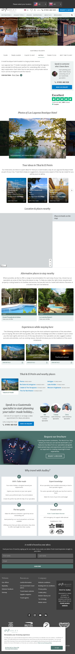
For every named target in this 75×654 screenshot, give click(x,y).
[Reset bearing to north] (50, 265)
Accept (57, 648)
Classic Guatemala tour (35, 191)
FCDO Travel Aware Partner (56, 513)
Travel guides (16, 55)
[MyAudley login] (35, 10)
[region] (26, 240)
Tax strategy (42, 599)
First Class (15, 75)
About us (47, 15)
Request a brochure (55, 456)
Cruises (29, 15)
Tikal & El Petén (8, 392)
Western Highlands (54, 388)
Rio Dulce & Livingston (28, 384)
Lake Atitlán (51, 384)
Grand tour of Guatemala (55, 191)
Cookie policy (42, 592)
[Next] (72, 190)
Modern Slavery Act (44, 596)
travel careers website (65, 604)
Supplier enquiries (25, 594)
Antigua (50, 381)
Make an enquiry (62, 87)
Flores (22, 381)
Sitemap (4, 592)
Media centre (42, 602)
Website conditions (44, 582)
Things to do (51, 55)
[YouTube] (40, 615)
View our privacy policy (45, 643)
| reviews (61, 102)
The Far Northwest (26, 391)
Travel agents (24, 598)
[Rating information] (21, 75)
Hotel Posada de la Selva (11, 317)
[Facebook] (29, 615)
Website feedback (7, 589)
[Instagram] (35, 615)
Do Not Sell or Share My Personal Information (12, 648)
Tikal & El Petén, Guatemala (37, 34)
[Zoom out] (50, 262)
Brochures (58, 15)
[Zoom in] (50, 260)
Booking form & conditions (46, 586)
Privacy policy (42, 589)
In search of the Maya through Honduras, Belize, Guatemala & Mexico (14, 188)
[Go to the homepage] (8, 10)
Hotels (40, 55)
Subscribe (37, 566)
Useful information (26, 582)
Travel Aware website (27, 591)
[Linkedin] (46, 615)
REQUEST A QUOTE (66, 10)
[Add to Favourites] (70, 22)
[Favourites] (31, 10)
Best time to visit (66, 55)
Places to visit (30, 55)
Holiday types (18, 15)
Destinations (6, 15)
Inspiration (37, 15)
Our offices (5, 582)
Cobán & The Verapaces (28, 388)
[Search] (72, 15)
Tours (5, 55)
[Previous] (3, 190)
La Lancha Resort (45, 317)
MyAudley (5, 586)
